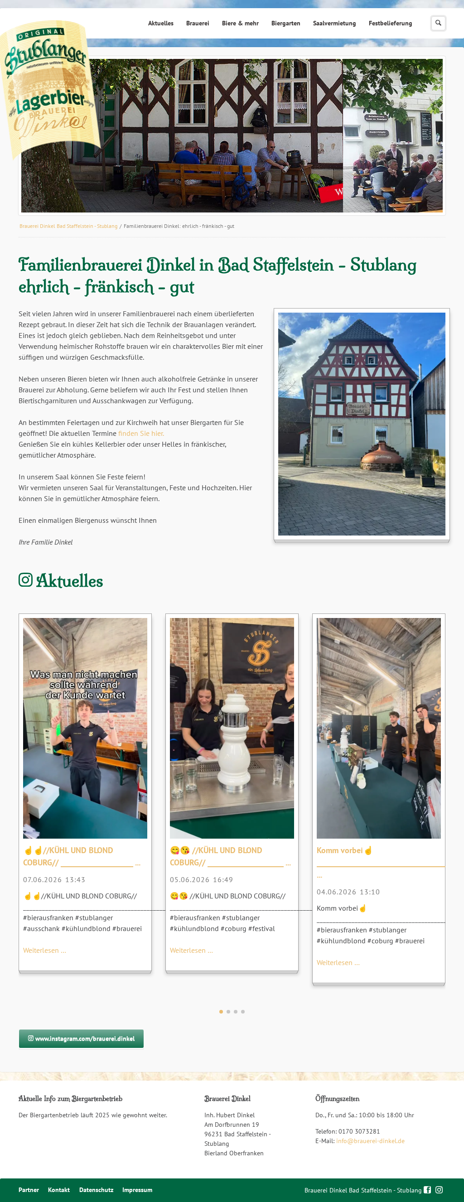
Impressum (137, 1190)
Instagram (439, 1188)
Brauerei (197, 23)
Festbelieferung (390, 23)
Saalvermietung (334, 23)
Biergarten (285, 23)
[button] (221, 1012)
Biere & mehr (240, 23)
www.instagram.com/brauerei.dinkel (84, 1038)
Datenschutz (96, 1190)
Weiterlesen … (44, 950)
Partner (29, 1190)
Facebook (427, 1188)
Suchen (438, 23)
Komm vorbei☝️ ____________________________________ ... (382, 862)
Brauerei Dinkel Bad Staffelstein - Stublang (68, 225)
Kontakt (59, 1190)
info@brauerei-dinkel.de (370, 1141)
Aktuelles (161, 23)
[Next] (425, 136)
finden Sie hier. (141, 433)
